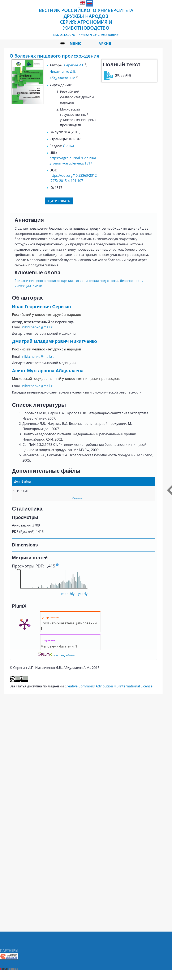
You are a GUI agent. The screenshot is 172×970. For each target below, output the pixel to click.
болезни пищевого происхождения (43, 280)
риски (37, 286)
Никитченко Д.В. (63, 71)
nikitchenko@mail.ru (38, 327)
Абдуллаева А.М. (63, 78)
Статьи (68, 145)
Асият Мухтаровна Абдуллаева (47, 370)
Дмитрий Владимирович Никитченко (54, 341)
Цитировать (59, 201)
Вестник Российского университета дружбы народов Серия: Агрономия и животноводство (86, 19)
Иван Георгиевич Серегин (41, 306)
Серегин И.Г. (74, 65)
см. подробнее (64, 655)
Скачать (77, 498)
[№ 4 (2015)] (27, 103)
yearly (82, 593)
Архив (105, 43)
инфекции (22, 286)
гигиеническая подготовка (96, 280)
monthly (67, 593)
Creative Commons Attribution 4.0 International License (108, 686)
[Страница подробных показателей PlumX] (24, 624)
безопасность (131, 280)
